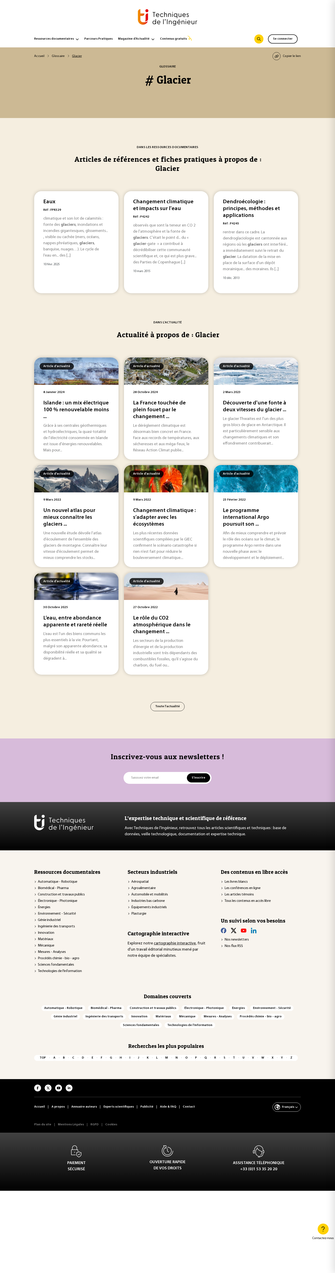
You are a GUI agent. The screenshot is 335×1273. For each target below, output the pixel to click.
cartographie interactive (175, 943)
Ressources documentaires (54, 39)
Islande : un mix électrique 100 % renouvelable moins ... (76, 409)
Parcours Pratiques (98, 39)
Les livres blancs (236, 882)
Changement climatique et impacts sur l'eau (163, 205)
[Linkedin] (253, 930)
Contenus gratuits (173, 39)
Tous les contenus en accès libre (247, 901)
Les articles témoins (239, 894)
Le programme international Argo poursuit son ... (246, 517)
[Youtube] (243, 930)
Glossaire (58, 56)
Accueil (39, 56)
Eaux (49, 202)
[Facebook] (223, 930)
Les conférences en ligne (242, 888)
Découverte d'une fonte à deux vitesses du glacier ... (254, 406)
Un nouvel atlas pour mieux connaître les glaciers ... (69, 517)
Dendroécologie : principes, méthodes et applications (251, 208)
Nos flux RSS (233, 946)
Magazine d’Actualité (133, 39)
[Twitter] (233, 930)
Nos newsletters (236, 939)
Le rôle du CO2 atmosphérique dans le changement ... (162, 625)
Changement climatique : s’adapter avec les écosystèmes (164, 517)
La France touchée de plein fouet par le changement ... (159, 409)
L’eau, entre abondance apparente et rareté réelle (75, 621)
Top (43, 1058)
